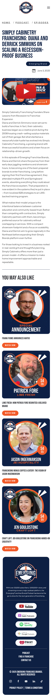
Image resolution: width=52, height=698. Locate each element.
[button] (48, 7)
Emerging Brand (38, 64)
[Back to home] (26, 7)
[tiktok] (41, 681)
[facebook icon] (18, 681)
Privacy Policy (16, 688)
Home (6, 22)
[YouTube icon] (26, 681)
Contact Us (26, 660)
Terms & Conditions (34, 688)
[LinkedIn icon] (33, 681)
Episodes (41, 22)
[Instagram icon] (10, 681)
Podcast (22, 22)
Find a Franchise (26, 656)
